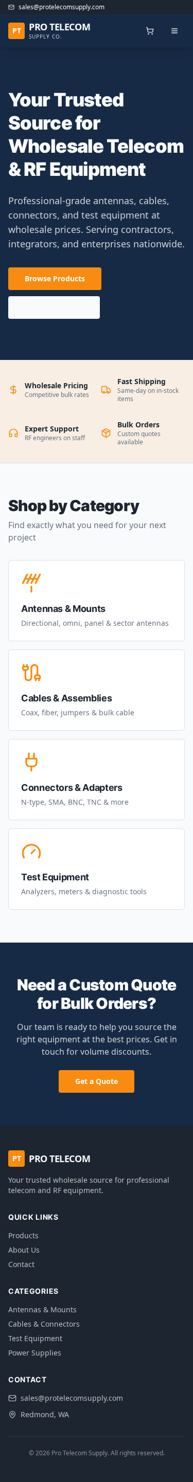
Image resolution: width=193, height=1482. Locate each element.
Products (23, 1235)
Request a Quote (54, 307)
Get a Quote (96, 1081)
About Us (24, 1250)
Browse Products (55, 278)
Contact (21, 1264)
